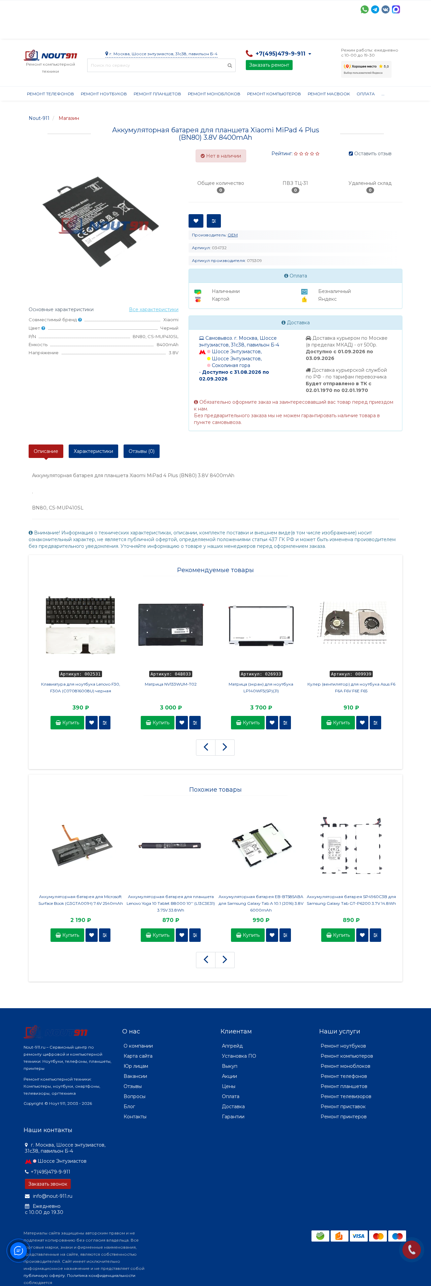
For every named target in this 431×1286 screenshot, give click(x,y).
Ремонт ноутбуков (104, 93)
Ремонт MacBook (329, 93)
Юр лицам (136, 1066)
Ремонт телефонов (50, 93)
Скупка (167, 30)
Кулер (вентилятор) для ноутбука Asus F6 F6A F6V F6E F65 (351, 687)
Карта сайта (138, 1056)
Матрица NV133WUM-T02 (171, 684)
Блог (129, 1106)
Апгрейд (232, 1046)
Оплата (115, 30)
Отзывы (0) (142, 451)
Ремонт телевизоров (346, 1096)
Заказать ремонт (269, 65)
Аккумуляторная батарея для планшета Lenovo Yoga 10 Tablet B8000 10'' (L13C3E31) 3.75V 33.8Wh (171, 903)
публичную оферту (44, 1275)
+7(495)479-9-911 (50, 1172)
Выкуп (229, 1066)
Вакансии (135, 1076)
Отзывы (305, 30)
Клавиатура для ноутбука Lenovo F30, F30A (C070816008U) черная (80, 687)
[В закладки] (92, 722)
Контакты (335, 30)
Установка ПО (239, 1056)
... (383, 93)
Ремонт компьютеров (274, 93)
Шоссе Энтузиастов (62, 1161)
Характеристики (93, 451)
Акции (141, 30)
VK (386, 9)
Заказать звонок (47, 1184)
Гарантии (274, 30)
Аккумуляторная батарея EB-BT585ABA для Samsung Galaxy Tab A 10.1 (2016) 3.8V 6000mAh (261, 903)
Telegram (375, 9)
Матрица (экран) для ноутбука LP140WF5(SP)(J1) (261, 687)
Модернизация (204, 30)
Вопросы (134, 1096)
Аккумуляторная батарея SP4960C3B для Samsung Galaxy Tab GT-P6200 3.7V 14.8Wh (351, 900)
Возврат (243, 30)
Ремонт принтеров (344, 1117)
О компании (48, 30)
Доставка (84, 30)
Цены (228, 1086)
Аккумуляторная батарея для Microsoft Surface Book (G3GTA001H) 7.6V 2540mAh (80, 900)
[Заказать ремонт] (411, 1249)
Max (396, 9)
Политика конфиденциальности (101, 1275)
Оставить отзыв (373, 154)
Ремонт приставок (343, 1106)
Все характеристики (153, 309)
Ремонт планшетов (157, 93)
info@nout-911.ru (52, 1196)
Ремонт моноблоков (214, 93)
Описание (46, 451)
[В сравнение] (104, 722)
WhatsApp (365, 9)
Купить (70, 723)
